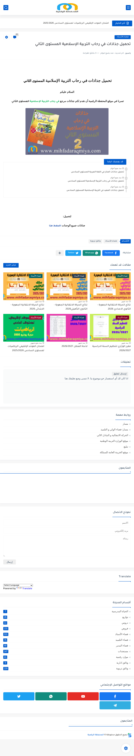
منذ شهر (124, 301)
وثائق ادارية (66, 662)
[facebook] (115, 696)
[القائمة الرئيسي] (128, 7)
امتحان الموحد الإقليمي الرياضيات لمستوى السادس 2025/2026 (76, 23)
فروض (66, 628)
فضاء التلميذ (66, 639)
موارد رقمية (66, 657)
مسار (125, 423)
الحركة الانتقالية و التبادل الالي (112, 435)
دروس (66, 622)
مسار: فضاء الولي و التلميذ (114, 429)
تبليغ (126, 446)
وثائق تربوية (95, 241)
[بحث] (5, 7)
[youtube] (83, 696)
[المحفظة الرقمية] (67, 7)
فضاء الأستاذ (123, 37)
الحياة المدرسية (66, 611)
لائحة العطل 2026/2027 (74, 346)
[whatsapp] (51, 696)
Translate (27, 589)
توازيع (66, 617)
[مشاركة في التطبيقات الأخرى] (60, 253)
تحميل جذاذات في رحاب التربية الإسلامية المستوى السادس (96, 181)
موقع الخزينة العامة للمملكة (114, 452)
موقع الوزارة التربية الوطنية (114, 440)
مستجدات (66, 651)
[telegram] (115, 705)
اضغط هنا (55, 226)
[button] (111, 253)
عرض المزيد (11, 265)
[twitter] (18, 696)
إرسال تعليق (120, 374)
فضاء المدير (66, 645)
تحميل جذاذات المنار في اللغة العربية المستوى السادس (97, 172)
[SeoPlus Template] (130, 735)
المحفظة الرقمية (96, 735)
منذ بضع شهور (36, 343)
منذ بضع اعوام (115, 168)
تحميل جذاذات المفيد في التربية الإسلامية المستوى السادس (95, 190)
